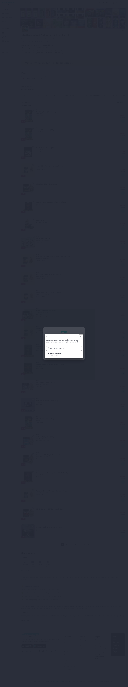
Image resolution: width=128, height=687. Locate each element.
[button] (64, 354)
